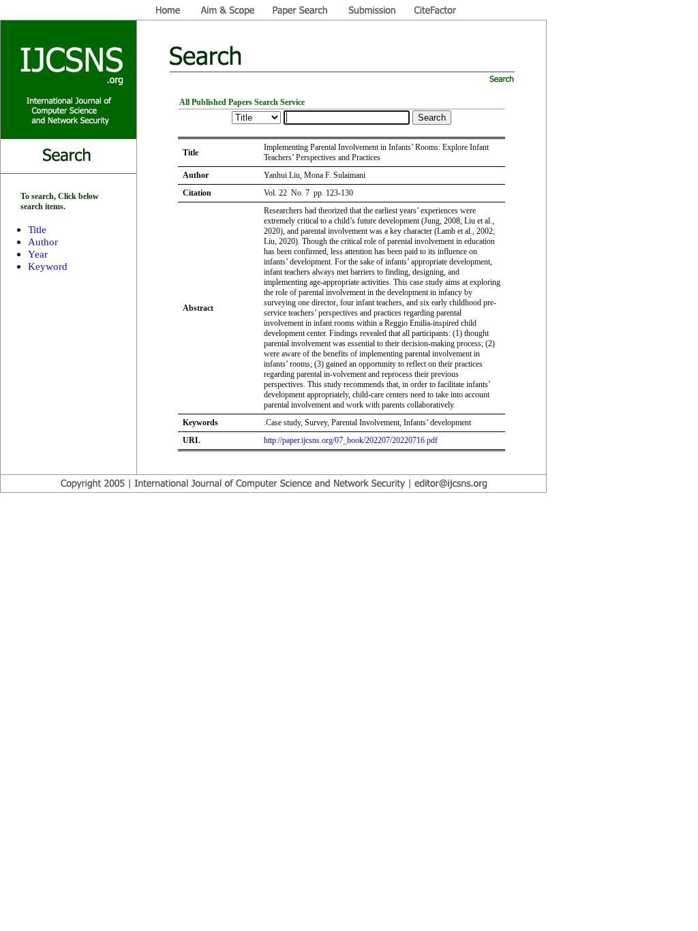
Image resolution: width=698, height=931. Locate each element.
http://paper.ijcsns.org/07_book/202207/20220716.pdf (351, 440)
